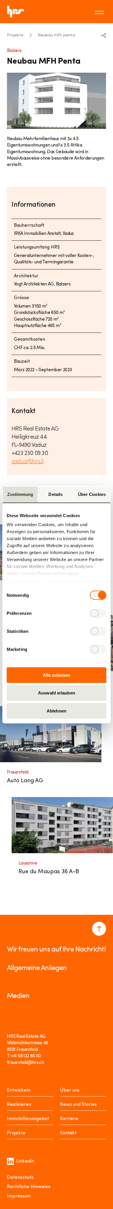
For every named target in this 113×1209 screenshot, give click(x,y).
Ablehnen (56, 710)
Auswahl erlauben (56, 692)
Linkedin (25, 1161)
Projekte (15, 35)
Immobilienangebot (28, 1119)
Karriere (69, 1119)
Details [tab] (55, 494)
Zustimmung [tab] (20, 494)
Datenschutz (20, 1177)
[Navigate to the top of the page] (99, 929)
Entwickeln (18, 1090)
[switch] (98, 613)
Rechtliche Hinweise (29, 1187)
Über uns (69, 1090)
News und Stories (78, 1104)
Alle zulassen (56, 674)
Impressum (19, 1196)
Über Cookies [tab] (92, 494)
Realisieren (19, 1104)
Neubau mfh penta (56, 35)
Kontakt (68, 1133)
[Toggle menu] (100, 11)
